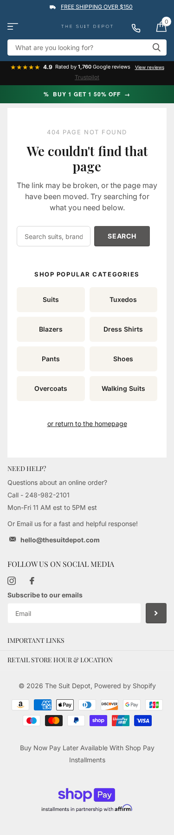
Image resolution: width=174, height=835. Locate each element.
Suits (51, 299)
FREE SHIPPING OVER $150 (97, 6)
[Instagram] (11, 581)
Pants (51, 359)
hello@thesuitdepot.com (60, 540)
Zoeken (156, 47)
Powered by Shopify (125, 686)
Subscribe (156, 613)
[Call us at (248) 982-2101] (140, 26)
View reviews (149, 67)
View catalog (12, 27)
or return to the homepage (87, 423)
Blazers (51, 329)
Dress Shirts (123, 329)
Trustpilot (87, 77)
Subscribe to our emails (45, 595)
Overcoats (50, 388)
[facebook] (32, 580)
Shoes (123, 359)
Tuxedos (123, 299)
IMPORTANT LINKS (35, 640)
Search (122, 236)
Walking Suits (123, 388)
